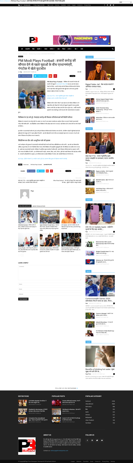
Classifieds (63, 5)
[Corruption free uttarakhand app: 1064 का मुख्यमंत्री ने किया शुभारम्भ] (22, 420)
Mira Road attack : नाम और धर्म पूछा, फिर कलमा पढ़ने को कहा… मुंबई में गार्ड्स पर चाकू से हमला (67, 181)
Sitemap (113, 461)
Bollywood (89, 417)
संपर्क (82, 49)
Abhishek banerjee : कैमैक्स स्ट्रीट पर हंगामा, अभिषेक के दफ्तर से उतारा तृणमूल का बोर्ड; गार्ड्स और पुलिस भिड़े (27, 226)
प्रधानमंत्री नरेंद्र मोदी (61, 84)
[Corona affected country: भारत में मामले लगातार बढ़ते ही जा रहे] (56, 403)
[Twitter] (110, 5)
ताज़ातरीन (27, 49)
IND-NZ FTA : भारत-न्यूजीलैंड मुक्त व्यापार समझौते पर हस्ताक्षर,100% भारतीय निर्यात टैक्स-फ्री (31, 181)
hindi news (26, 164)
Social (68, 5)
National (7, 1)
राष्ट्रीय (38, 49)
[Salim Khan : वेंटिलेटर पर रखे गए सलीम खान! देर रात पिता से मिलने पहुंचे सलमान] (90, 120)
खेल (76, 49)
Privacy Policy (87, 5)
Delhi (87, 412)
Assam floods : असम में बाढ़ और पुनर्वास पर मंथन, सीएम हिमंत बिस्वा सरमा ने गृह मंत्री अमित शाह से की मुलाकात (28, 249)
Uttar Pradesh (90, 420)
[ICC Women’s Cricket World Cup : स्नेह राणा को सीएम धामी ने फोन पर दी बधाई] (90, 333)
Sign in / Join (50, 5)
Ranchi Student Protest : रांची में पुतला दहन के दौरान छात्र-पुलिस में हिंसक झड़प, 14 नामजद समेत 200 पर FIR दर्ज (70, 249)
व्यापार (45, 49)
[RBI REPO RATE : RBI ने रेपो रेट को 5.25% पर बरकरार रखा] (90, 182)
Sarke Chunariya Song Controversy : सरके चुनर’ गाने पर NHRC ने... (104, 109)
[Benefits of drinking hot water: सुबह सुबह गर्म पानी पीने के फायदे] (100, 356)
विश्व (33, 49)
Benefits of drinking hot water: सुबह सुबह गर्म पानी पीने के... (100, 370)
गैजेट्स (63, 49)
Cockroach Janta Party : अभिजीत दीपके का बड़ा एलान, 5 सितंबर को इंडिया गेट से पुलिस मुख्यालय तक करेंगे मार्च (49, 249)
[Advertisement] (66, 20)
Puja (21, 72)
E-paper (74, 5)
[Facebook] (104, 5)
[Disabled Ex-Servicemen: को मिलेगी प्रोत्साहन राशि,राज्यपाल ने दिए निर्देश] (22, 411)
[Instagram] (107, 5)
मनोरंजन (52, 49)
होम (22, 49)
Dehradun (89, 406)
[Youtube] (113, 5)
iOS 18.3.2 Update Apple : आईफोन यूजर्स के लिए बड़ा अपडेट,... (99, 228)
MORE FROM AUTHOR (39, 206)
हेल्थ (59, 49)
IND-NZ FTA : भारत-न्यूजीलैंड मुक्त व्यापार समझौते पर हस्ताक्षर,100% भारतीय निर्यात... (100, 158)
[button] (112, 49)
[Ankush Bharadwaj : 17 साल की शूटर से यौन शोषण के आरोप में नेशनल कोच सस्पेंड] (90, 324)
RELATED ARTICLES (24, 206)
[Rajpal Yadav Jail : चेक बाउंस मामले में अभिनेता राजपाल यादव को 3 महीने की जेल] (100, 70)
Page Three (88, 374)
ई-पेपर (69, 49)
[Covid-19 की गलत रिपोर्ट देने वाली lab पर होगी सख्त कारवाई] (56, 420)
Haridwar (88, 423)
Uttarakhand (89, 404)
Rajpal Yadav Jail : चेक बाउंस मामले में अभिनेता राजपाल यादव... (99, 85)
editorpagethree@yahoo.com (59, 450)
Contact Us (79, 5)
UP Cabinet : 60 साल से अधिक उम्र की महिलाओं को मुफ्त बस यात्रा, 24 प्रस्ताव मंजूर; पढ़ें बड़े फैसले (71, 226)
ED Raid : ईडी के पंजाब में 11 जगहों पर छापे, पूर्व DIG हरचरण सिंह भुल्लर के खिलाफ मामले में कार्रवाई (42, 158)
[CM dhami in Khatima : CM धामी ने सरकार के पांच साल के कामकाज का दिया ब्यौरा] (56, 411)
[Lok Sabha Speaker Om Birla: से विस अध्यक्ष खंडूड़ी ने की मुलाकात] (22, 403)
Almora (88, 415)
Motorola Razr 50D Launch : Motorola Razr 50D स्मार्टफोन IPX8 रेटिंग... (105, 243)
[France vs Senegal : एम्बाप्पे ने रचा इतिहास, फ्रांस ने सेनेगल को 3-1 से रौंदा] (90, 316)
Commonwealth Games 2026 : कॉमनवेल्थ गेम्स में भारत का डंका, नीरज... (99, 300)
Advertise (57, 5)
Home (1, 1)
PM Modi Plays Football (36, 164)
